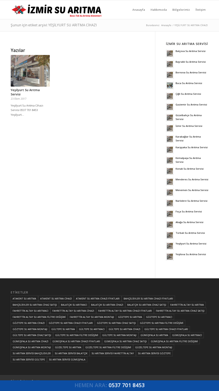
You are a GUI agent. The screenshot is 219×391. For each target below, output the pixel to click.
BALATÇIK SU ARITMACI (74, 304)
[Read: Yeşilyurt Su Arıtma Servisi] (170, 246)
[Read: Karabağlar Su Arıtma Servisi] (170, 139)
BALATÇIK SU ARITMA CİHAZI (107, 304)
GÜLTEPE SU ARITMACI (92, 329)
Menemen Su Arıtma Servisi (192, 190)
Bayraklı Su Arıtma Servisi (191, 61)
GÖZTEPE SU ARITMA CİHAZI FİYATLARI (71, 322)
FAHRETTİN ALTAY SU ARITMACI (30, 310)
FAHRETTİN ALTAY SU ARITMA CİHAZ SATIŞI (180, 310)
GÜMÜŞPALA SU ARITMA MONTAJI (32, 347)
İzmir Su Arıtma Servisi (189, 125)
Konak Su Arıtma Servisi (190, 168)
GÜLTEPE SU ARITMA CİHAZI (124, 329)
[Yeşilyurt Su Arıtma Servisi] (30, 71)
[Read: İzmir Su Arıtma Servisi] (170, 128)
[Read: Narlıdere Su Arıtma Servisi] (170, 203)
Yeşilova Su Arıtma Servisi (191, 254)
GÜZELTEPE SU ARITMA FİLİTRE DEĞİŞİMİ (108, 347)
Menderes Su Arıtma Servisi (192, 179)
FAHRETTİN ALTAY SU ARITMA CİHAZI (73, 310)
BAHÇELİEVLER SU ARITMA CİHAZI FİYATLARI (148, 298)
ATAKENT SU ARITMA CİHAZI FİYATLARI (98, 298)
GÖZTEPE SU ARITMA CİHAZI (29, 322)
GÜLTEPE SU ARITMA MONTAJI (119, 335)
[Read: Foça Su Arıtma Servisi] (170, 214)
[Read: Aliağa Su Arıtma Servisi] (170, 224)
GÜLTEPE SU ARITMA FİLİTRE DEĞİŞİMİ (76, 335)
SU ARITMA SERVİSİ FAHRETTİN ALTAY (113, 353)
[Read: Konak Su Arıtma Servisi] (170, 171)
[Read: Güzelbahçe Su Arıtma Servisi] (170, 117)
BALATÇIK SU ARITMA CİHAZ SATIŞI (146, 304)
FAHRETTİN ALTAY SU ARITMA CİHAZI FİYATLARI (125, 310)
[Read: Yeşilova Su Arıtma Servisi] (170, 257)
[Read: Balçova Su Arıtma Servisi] (170, 53)
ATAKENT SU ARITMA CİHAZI (56, 298)
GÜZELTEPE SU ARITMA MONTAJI (153, 347)
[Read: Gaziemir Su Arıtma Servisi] (170, 107)
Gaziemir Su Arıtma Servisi (191, 104)
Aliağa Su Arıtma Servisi (189, 222)
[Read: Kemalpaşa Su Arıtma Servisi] (170, 160)
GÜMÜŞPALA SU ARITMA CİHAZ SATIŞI (125, 341)
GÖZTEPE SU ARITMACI (159, 316)
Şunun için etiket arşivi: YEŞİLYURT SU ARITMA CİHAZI (54, 25)
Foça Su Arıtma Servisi (189, 211)
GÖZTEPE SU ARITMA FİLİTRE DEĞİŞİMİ (161, 322)
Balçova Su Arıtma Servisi (191, 51)
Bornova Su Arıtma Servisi (191, 72)
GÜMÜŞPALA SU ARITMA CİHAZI (30, 341)
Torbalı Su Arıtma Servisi (190, 232)
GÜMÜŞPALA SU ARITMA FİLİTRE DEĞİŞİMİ (174, 341)
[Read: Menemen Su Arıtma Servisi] (170, 192)
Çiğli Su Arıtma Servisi (188, 93)
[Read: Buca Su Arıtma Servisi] (170, 85)
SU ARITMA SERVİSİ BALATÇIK (71, 353)
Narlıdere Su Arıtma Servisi (191, 200)
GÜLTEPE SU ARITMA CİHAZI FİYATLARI (166, 329)
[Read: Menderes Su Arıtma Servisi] (170, 182)
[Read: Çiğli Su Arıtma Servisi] (170, 96)
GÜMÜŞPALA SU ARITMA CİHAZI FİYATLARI (76, 341)
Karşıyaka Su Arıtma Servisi (192, 147)
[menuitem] (139, 9)
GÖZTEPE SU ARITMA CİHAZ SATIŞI (116, 322)
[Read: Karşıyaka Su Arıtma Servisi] (170, 150)
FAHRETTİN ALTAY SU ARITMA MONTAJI (92, 316)
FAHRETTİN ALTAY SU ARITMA (187, 304)
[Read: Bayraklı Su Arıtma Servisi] (170, 64)
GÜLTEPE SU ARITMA (63, 329)
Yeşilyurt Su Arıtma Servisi (191, 243)
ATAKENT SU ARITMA (24, 298)
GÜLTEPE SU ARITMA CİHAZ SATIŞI (32, 335)
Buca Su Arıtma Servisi (189, 83)
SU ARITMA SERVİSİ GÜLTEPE (29, 359)
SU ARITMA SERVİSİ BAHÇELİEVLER (32, 353)
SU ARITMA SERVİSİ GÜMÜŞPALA (67, 359)
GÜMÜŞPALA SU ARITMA (154, 335)
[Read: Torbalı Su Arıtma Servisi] (170, 235)
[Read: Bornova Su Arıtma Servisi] (170, 75)
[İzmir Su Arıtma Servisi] (57, 9)
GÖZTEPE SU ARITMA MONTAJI (30, 329)
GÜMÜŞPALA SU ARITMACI (187, 335)
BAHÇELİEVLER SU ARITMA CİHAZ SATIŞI (35, 304)
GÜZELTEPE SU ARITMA (68, 347)
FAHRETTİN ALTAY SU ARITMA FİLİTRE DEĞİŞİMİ (39, 316)
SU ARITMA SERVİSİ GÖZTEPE (154, 353)
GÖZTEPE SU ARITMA (130, 316)
